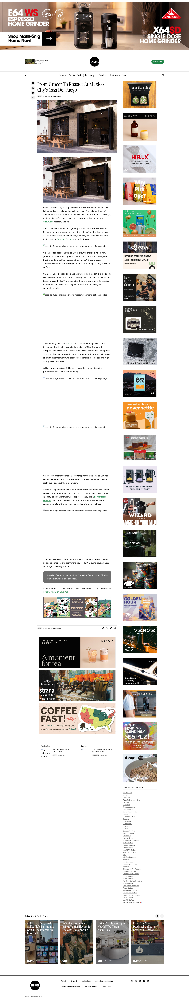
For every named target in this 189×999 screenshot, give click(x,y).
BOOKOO (126, 805)
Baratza (126, 802)
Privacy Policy (91, 986)
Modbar (126, 859)
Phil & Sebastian (129, 879)
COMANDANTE (129, 817)
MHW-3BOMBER (129, 852)
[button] (26, 75)
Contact (74, 980)
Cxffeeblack (127, 824)
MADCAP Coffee (129, 850)
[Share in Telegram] (33, 92)
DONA (125, 829)
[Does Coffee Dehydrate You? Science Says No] (57, 751)
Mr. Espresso (128, 862)
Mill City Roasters (129, 857)
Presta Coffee (128, 883)
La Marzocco (128, 848)
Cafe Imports (128, 809)
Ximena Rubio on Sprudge (55, 592)
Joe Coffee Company (131, 840)
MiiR (124, 855)
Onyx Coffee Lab (129, 871)
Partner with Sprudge (131, 902)
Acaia (125, 795)
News (54, 755)
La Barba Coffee (129, 845)
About (63, 980)
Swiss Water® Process (131, 895)
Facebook (71, 579)
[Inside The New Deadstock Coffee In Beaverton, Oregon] (147, 942)
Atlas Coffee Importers (131, 800)
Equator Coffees (129, 831)
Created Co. (127, 821)
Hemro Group (128, 838)
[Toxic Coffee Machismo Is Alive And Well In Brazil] (97, 751)
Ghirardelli (127, 836)
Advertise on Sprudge (104, 980)
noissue (126, 867)
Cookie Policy (107, 986)
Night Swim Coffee (130, 864)
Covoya (126, 819)
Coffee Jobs (86, 980)
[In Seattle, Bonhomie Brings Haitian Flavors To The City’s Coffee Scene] (76, 942)
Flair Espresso (128, 833)
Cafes (39, 96)
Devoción (126, 826)
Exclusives (96, 755)
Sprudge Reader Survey (70, 986)
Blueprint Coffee (129, 807)
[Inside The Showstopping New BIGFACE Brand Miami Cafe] (112, 942)
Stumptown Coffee (130, 893)
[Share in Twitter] (33, 88)
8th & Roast (127, 793)
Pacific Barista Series (131, 874)
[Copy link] (33, 97)
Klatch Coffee (128, 843)
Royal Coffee (128, 888)
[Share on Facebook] (33, 83)
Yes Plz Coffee (128, 900)
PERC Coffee (128, 876)
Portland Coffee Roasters (132, 881)
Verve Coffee (128, 898)
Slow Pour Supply (130, 890)
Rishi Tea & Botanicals (131, 886)
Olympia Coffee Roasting (132, 869)
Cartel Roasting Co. (130, 812)
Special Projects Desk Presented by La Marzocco (41, 62)
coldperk (126, 814)
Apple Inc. (127, 798)
